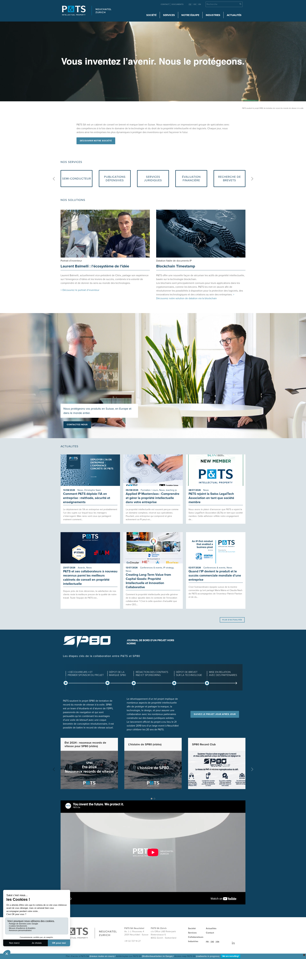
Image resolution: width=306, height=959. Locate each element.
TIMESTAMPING (191, 178)
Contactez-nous (77, 424)
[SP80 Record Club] (216, 770)
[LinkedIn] (233, 943)
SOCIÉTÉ (151, 15)
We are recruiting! (230, 956)
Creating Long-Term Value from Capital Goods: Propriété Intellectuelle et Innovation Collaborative (148, 581)
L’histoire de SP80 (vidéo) (144, 744)
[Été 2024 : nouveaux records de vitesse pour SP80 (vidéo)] (89, 770)
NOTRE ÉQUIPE (190, 15)
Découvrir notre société (96, 140)
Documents (177, 4)
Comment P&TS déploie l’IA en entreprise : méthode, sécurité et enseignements (86, 498)
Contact (165, 4)
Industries (193, 941)
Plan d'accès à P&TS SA (77, 956)
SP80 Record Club (204, 744)
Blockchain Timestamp (175, 266)
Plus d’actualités (232, 620)
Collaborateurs (195, 937)
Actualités (234, 15)
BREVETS (229, 178)
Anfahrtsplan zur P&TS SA (128, 956)
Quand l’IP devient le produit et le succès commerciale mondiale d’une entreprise (215, 575)
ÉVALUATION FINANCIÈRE (115, 178)
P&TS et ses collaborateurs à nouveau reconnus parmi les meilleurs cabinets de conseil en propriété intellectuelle (90, 577)
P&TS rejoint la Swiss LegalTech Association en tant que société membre (211, 498)
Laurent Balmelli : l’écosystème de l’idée (95, 266)
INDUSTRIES (213, 15)
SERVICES (169, 15)
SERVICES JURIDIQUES (76, 178)
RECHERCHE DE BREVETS (153, 178)
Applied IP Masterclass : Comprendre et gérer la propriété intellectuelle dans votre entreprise (152, 498)
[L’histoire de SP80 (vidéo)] (153, 770)
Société (192, 928)
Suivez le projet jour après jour (215, 714)
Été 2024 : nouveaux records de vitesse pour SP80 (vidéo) (85, 744)
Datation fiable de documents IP (174, 260)
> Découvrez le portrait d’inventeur (80, 290)
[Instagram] (227, 943)
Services (192, 932)
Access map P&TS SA (184, 956)
